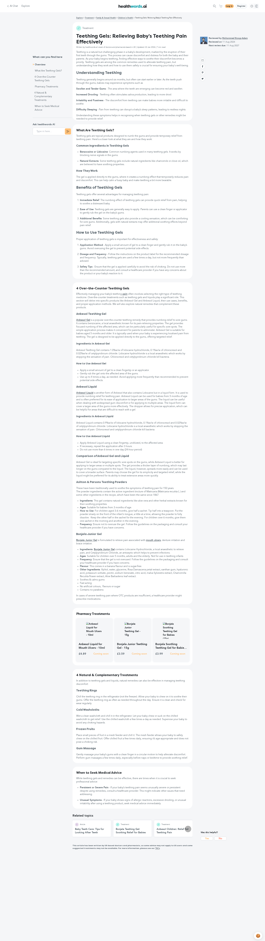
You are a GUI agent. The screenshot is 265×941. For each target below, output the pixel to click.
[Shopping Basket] (221, 6)
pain (125, 294)
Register (241, 6)
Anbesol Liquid (84, 393)
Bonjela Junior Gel (86, 540)
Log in (229, 6)
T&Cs (157, 848)
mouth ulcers (153, 540)
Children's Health (125, 18)
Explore (25, 6)
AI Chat (14, 6)
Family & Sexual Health (106, 18)
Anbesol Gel (83, 320)
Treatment (89, 18)
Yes (207, 838)
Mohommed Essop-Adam (235, 38)
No (220, 838)
